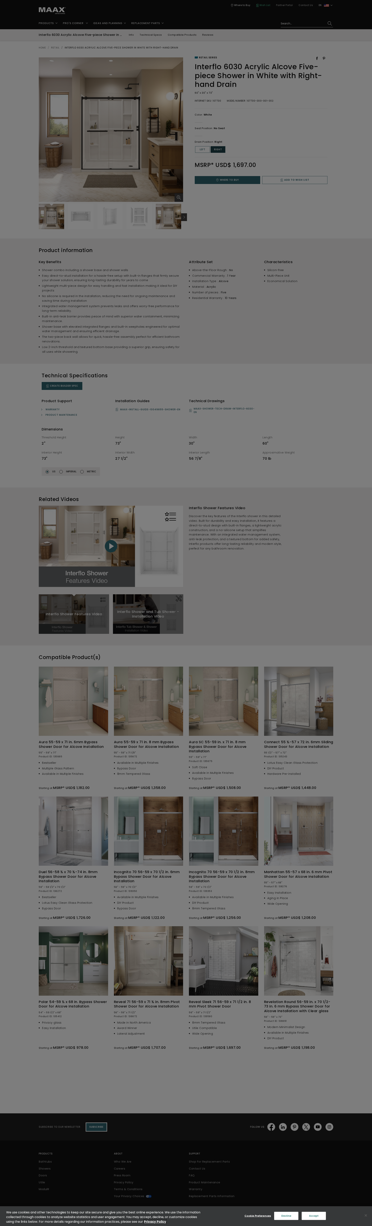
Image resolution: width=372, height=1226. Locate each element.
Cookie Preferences (258, 1216)
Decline (286, 1216)
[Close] (366, 1215)
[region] (186, 1216)
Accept (314, 1216)
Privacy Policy (155, 1221)
